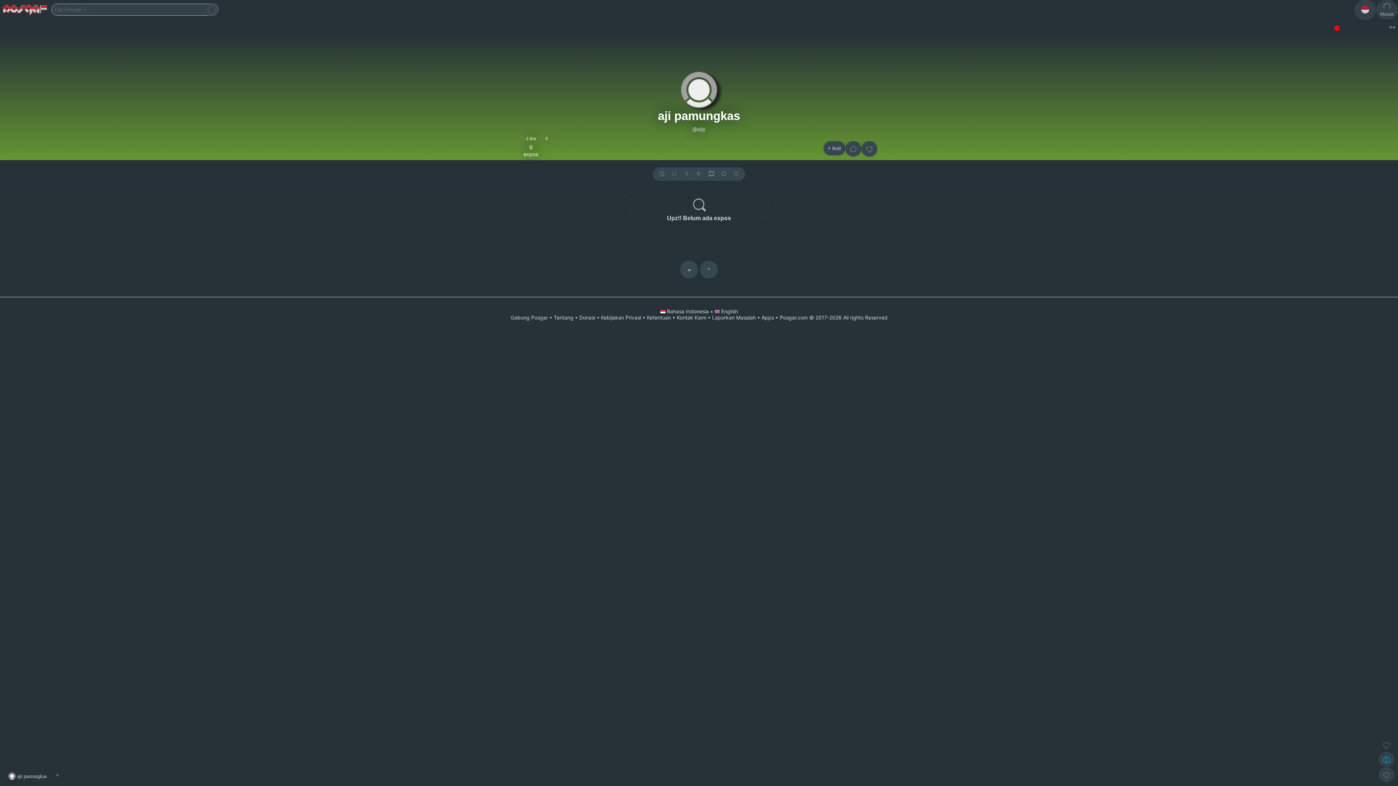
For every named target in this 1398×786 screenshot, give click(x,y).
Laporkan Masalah (734, 317)
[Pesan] (853, 148)
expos (531, 150)
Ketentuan (659, 317)
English (729, 311)
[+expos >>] (661, 174)
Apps (768, 317)
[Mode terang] (723, 174)
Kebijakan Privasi (621, 317)
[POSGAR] (25, 10)
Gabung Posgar (529, 317)
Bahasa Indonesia (688, 311)
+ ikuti (834, 148)
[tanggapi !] (1386, 745)
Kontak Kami (691, 317)
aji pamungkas (699, 116)
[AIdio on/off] (699, 174)
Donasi (587, 317)
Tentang (563, 317)
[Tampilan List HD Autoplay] (711, 174)
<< (1391, 26)
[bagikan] (674, 174)
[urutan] (687, 174)
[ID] (1365, 10)
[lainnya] (869, 148)
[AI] (1386, 759)
